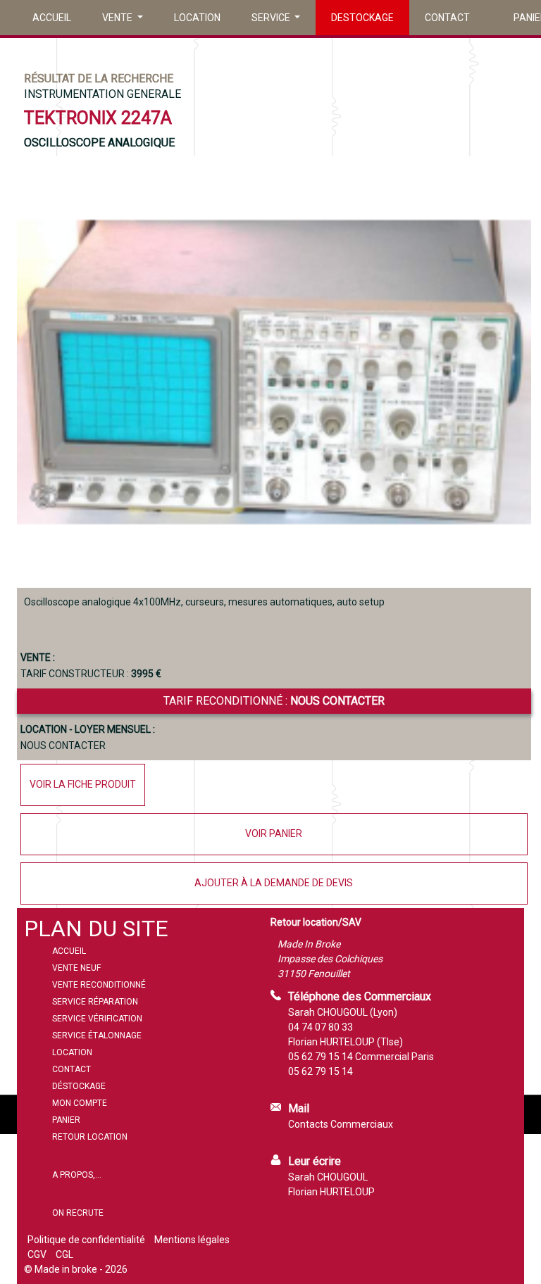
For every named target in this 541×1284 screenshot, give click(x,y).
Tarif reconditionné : (274, 700)
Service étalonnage (97, 1035)
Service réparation (95, 1002)
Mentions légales (192, 1239)
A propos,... (76, 1175)
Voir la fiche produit (83, 784)
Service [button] (271, 17)
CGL (64, 1254)
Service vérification (97, 1019)
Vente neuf (76, 968)
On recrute (78, 1213)
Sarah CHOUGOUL (328, 1177)
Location (197, 17)
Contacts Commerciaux (340, 1124)
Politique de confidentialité (86, 1239)
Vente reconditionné (99, 985)
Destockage (362, 17)
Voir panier (273, 833)
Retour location (90, 1137)
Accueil (51, 17)
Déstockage (79, 1086)
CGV (36, 1254)
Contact (447, 17)
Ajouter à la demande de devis (273, 882)
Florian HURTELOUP (331, 1191)
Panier (66, 1120)
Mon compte (79, 1103)
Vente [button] (118, 17)
